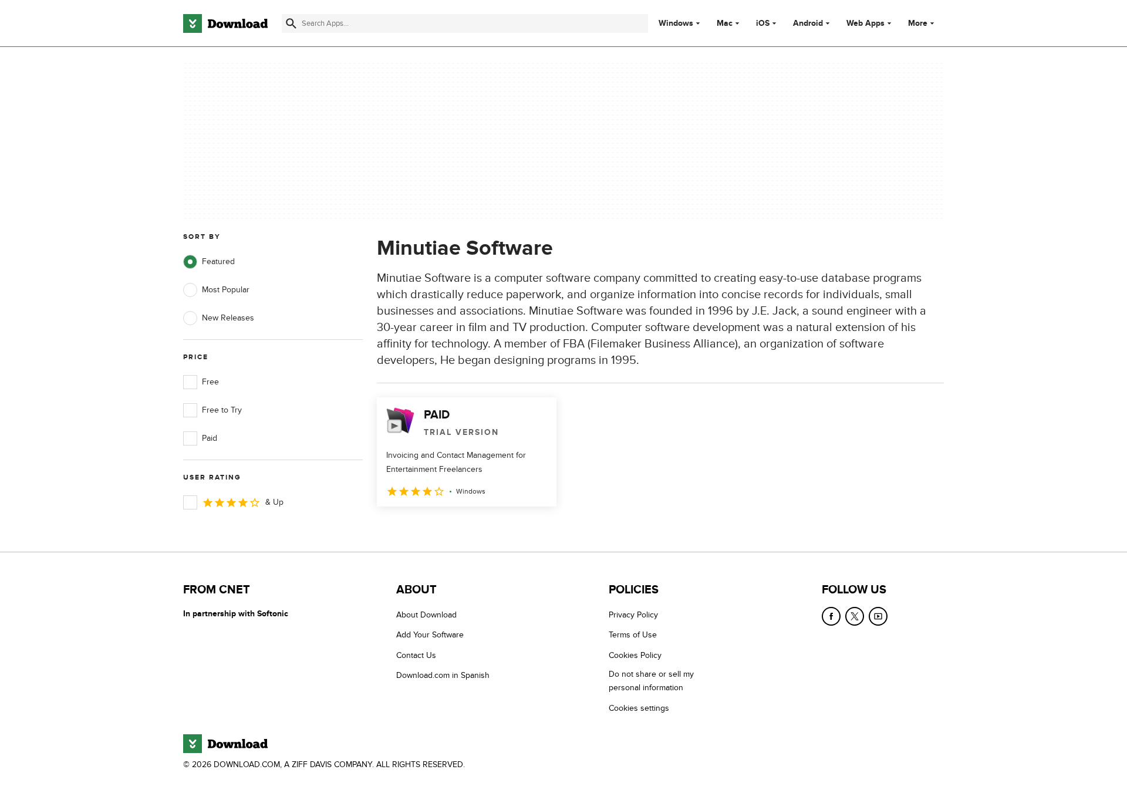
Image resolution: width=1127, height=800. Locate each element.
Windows (676, 23)
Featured (218, 261)
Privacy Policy (633, 615)
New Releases (228, 318)
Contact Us (416, 655)
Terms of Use (633, 635)
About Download (426, 615)
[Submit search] (291, 23)
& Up (274, 502)
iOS (763, 23)
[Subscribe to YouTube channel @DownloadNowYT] (878, 616)
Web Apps (865, 23)
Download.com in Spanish (443, 675)
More (917, 23)
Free (210, 382)
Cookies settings (639, 708)
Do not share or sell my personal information (651, 681)
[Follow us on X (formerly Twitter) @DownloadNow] (854, 616)
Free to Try (222, 410)
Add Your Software (430, 635)
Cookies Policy (635, 655)
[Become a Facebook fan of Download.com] (831, 616)
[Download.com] (225, 23)
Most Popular (225, 290)
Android (808, 23)
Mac (725, 23)
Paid (209, 438)
